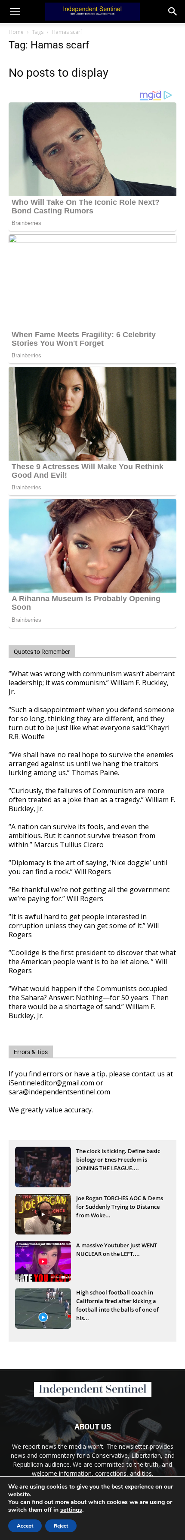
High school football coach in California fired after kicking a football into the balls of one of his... (117, 1301)
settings (71, 1510)
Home (16, 32)
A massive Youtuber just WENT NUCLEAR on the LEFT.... (116, 1249)
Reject (61, 1525)
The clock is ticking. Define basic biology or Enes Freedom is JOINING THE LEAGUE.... (118, 1159)
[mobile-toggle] (14, 11)
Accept (25, 1525)
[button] (173, 11)
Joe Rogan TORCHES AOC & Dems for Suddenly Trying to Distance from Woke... (119, 1206)
